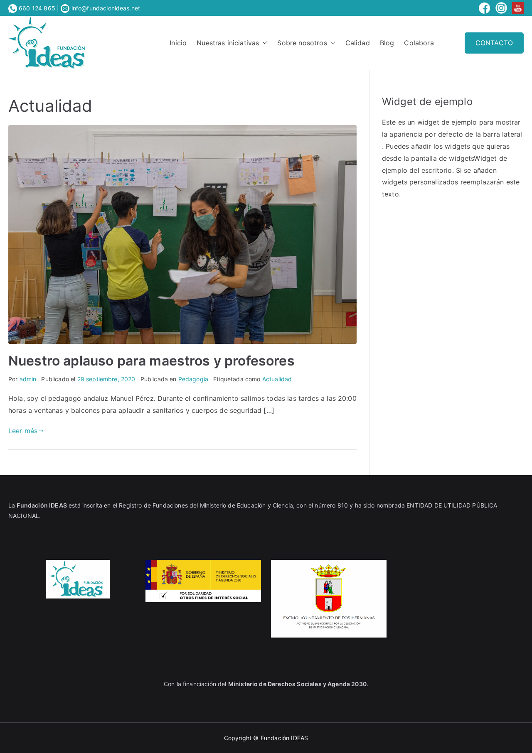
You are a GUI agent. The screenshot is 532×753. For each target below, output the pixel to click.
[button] (263, 43)
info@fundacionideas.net (104, 8)
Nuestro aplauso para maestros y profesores (151, 361)
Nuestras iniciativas (228, 43)
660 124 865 (37, 8)
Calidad (357, 43)
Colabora (418, 43)
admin (28, 379)
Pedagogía (193, 379)
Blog (387, 43)
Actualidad (277, 379)
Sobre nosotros (302, 43)
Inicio (178, 43)
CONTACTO (494, 43)
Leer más (22, 431)
